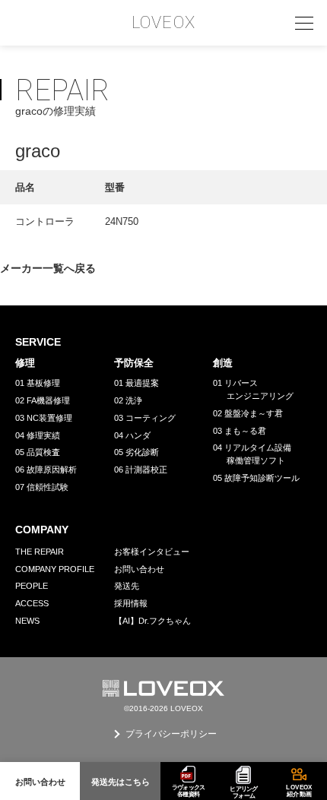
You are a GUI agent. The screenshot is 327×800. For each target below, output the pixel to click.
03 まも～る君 (239, 430)
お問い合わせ (139, 569)
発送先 (126, 585)
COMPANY (41, 529)
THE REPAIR (39, 551)
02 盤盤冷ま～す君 (248, 413)
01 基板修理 (37, 382)
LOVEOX (163, 22)
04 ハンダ (132, 435)
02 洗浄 (128, 400)
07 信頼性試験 (41, 487)
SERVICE (38, 342)
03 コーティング (145, 417)
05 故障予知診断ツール (256, 477)
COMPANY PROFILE (54, 569)
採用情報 (131, 603)
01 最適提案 (136, 382)
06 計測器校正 (140, 469)
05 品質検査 (37, 452)
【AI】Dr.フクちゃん (152, 620)
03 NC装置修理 (43, 417)
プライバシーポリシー (171, 734)
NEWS (27, 620)
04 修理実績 (37, 435)
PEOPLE (31, 585)
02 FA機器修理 (42, 400)
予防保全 (134, 362)
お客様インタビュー (151, 551)
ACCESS (32, 603)
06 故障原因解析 (46, 469)
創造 (223, 362)
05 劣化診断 (136, 452)
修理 (25, 362)
